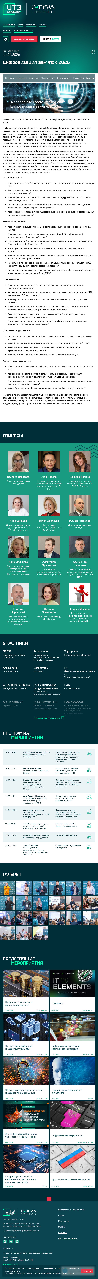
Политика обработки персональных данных (21, 1230)
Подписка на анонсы (23, 31)
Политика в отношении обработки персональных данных (48, 1273)
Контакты (7, 31)
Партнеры (21, 78)
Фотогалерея (63, 78)
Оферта (19, 1273)
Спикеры (9, 78)
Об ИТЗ (42, 25)
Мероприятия (9, 25)
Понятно (87, 1271)
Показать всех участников (47, 717)
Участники (34, 78)
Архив (20, 25)
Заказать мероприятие (24, 39)
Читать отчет (48, 78)
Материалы (31, 25)
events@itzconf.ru (11, 1264)
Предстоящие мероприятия (71, 1209)
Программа (78, 78)
